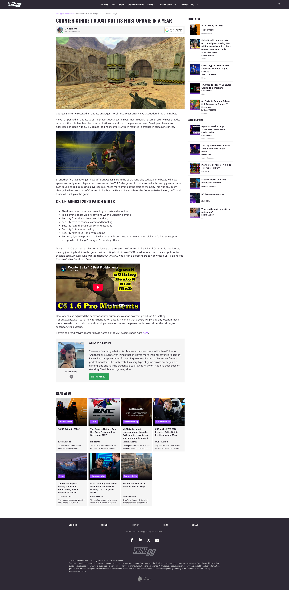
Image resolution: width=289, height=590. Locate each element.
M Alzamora (70, 29)
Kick (113, 4)
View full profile (98, 376)
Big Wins (104, 4)
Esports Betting (187, 4)
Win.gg (59, 13)
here (145, 332)
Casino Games (166, 4)
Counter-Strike (69, 13)
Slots (121, 4)
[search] (279, 4)
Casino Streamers (136, 4)
